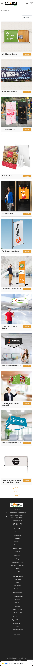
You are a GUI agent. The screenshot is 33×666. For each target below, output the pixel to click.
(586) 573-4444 (17, 520)
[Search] (27, 3)
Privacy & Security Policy (18, 565)
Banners (17, 606)
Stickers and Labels (17, 629)
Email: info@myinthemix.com (18, 512)
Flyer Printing (17, 589)
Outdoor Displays (17, 609)
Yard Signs (17, 599)
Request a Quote (17, 548)
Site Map (17, 571)
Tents (17, 626)
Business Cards (17, 623)
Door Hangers (17, 585)
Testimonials (17, 541)
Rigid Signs (17, 603)
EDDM (17, 582)
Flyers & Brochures (17, 620)
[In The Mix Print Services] (10, 3)
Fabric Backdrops (17, 592)
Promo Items (17, 545)
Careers (17, 538)
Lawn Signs (17, 579)
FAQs (17, 568)
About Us (17, 532)
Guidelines (17, 551)
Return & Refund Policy (17, 562)
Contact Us (17, 535)
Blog (17, 559)
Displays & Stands (18, 612)
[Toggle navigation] (2, 3)
